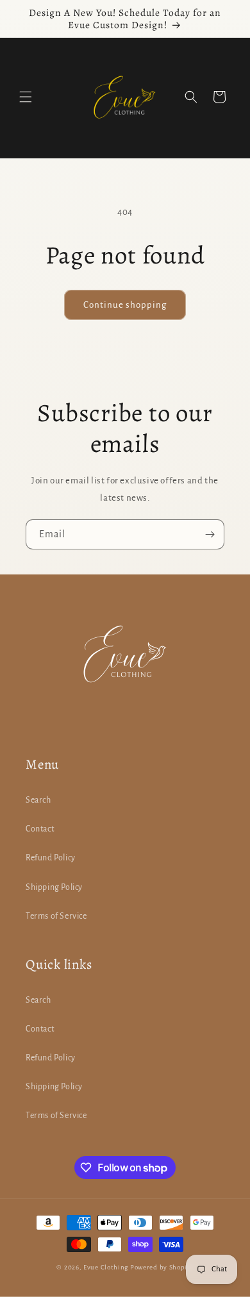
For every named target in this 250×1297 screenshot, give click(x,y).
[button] (26, 97)
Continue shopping (125, 305)
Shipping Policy (54, 887)
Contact (40, 828)
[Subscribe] (210, 534)
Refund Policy (51, 857)
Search (38, 800)
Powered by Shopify (162, 1267)
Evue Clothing (106, 1267)
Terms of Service (56, 916)
